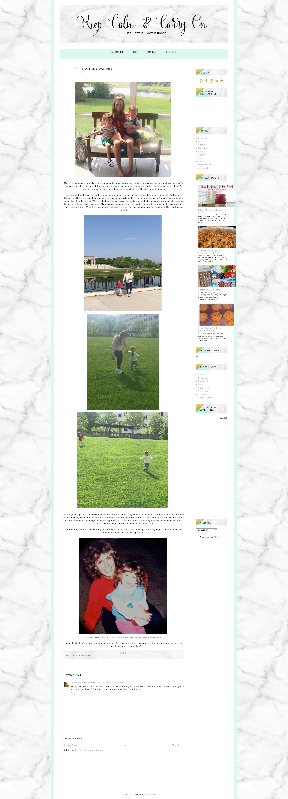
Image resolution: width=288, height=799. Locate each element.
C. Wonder (204, 378)
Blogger (218, 537)
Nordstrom (204, 388)
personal (86, 656)
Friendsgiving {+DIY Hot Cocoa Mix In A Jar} (211, 252)
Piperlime (203, 391)
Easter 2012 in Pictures (211, 290)
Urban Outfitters (207, 398)
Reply (74, 693)
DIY (200, 141)
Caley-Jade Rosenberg (83, 682)
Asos (201, 374)
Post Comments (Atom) (91, 750)
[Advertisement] (211, 470)
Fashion (202, 145)
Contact (152, 52)
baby (201, 151)
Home (124, 745)
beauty (202, 155)
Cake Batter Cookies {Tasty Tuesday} (209, 329)
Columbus (203, 138)
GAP (200, 384)
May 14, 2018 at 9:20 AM (110, 682)
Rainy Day (152, 794)
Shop (135, 52)
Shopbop (203, 394)
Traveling (203, 148)
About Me (117, 52)
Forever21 (204, 381)
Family (76, 656)
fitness (202, 158)
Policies (171, 52)
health (201, 161)
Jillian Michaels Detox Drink (210, 211)
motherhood (205, 164)
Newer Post (70, 745)
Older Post (177, 745)
